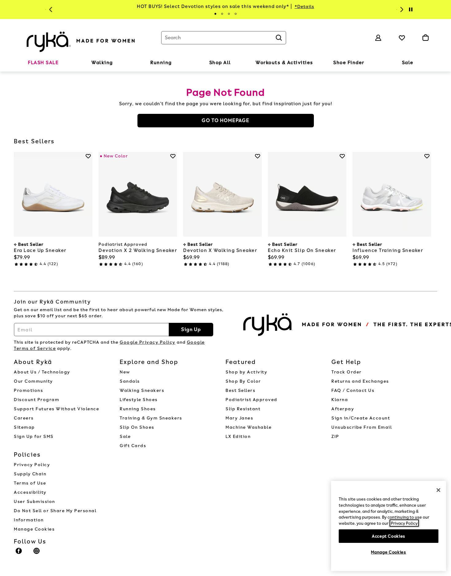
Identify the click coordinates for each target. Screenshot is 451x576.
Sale (408, 62)
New (125, 372)
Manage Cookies (34, 529)
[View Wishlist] (402, 38)
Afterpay (342, 409)
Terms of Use (30, 483)
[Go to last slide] (50, 9)
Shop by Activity (246, 372)
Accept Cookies (388, 536)
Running (161, 62)
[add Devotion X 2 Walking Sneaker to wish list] (173, 156)
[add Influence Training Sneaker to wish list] (427, 156)
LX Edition (238, 436)
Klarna (339, 399)
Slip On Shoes (137, 427)
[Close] (438, 490)
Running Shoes (138, 409)
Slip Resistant (243, 409)
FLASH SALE (43, 62)
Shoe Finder (348, 62)
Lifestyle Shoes (139, 399)
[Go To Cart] (425, 37)
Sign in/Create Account (360, 418)
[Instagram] (37, 553)
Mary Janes (239, 418)
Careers (24, 418)
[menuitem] (43, 64)
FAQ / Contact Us (352, 390)
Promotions (28, 390)
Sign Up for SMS (34, 436)
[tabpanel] (225, 6)
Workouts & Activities (284, 62)
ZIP (335, 436)
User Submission (34, 501)
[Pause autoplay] (410, 9)
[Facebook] (19, 553)
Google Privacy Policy (147, 342)
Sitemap (24, 427)
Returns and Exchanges (360, 381)
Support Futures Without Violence (56, 409)
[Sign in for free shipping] (378, 38)
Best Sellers (240, 390)
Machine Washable (249, 427)
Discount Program (36, 399)
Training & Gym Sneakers (151, 418)
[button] (62, 63)
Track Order (346, 372)
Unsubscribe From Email (361, 427)
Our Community (33, 381)
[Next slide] (401, 9)
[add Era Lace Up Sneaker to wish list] (88, 156)
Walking (102, 62)
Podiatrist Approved (251, 399)
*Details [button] (304, 6)
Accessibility (30, 492)
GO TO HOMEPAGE (225, 120)
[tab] (215, 14)
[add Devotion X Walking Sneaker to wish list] (257, 156)
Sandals (130, 381)
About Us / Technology (42, 372)
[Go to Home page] (81, 40)
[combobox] (223, 37)
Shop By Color (243, 381)
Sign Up (191, 329)
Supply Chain (30, 474)
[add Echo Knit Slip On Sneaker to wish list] (342, 156)
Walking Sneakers (142, 390)
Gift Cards (133, 445)
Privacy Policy (32, 464)
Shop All (220, 62)
